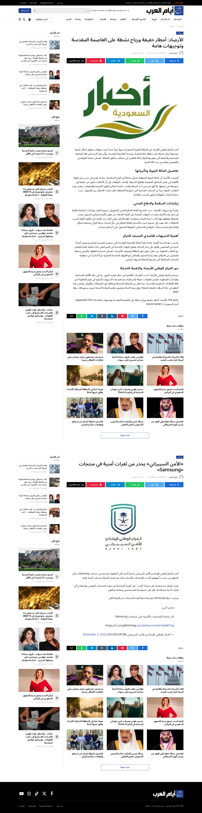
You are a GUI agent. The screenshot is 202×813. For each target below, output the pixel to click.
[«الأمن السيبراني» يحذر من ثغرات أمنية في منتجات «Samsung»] (125, 529)
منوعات (179, 33)
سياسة (113, 19)
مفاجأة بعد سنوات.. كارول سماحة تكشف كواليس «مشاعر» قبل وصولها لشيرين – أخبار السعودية (37, 233)
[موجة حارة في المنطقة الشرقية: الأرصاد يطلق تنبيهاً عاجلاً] (85, 375)
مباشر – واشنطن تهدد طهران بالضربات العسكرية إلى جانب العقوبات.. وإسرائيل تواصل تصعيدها (39, 314)
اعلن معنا (33, 3)
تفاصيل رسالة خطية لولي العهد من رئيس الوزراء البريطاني (167, 423)
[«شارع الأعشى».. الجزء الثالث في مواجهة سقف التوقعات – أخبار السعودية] (54, 88)
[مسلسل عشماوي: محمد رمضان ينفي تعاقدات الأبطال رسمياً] (85, 343)
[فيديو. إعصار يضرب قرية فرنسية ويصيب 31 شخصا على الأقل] (39, 135)
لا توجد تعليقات (137, 53)
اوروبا (154, 19)
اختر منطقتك (42, 19)
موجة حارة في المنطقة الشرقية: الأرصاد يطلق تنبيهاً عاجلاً (85, 391)
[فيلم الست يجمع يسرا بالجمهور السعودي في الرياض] (165, 375)
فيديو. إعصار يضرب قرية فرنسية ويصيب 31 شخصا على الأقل (37, 152)
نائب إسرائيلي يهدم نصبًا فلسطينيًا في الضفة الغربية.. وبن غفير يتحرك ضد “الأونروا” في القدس (33, 58)
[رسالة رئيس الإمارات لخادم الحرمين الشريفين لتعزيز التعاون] (125, 407)
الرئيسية (178, 19)
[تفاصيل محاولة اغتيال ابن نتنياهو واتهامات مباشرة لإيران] (85, 407)
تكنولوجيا (89, 19)
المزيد (68, 19)
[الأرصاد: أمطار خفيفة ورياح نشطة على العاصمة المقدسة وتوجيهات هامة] (125, 105)
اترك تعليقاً (125, 435)
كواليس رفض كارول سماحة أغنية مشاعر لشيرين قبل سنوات (127, 359)
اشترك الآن (25, 10)
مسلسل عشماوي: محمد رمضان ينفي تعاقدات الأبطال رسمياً (85, 359)
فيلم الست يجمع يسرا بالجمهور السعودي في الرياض (168, 391)
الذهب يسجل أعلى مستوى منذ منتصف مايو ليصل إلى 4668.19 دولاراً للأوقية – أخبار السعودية (38, 192)
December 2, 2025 (95, 634)
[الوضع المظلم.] (24, 19)
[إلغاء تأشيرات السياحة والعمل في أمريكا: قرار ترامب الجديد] (165, 343)
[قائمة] (19, 19)
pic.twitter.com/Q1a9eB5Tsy (155, 626)
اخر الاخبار (165, 19)
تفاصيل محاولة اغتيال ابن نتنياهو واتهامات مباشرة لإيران (87, 423)
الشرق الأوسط (139, 19)
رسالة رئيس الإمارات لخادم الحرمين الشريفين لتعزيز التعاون (126, 423)
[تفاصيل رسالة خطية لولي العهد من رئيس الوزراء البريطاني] (165, 407)
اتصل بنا (23, 3)
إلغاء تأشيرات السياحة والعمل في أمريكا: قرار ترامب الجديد (147, 3)
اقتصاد (103, 19)
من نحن (60, 3)
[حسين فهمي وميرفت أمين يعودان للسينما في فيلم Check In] (125, 375)
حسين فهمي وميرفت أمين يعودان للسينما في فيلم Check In (126, 391)
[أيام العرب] (164, 11)
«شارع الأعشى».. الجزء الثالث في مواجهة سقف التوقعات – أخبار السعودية (33, 88)
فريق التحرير (173, 53)
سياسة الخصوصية (46, 3)
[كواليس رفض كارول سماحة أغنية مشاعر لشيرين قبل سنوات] (125, 343)
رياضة (78, 19)
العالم (123, 19)
